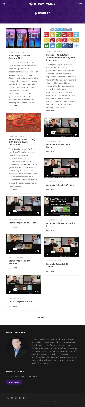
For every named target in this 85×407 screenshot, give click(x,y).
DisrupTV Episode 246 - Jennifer (20, 262)
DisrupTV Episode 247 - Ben (22, 222)
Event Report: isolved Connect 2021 (19, 56)
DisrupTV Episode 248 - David (58, 145)
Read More (13, 106)
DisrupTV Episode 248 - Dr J (60, 185)
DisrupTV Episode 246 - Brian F (60, 224)
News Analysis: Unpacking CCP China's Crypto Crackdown (22, 142)
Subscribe (14, 382)
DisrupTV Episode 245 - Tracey (58, 265)
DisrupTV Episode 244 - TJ (22, 301)
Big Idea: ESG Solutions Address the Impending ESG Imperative (60, 57)
